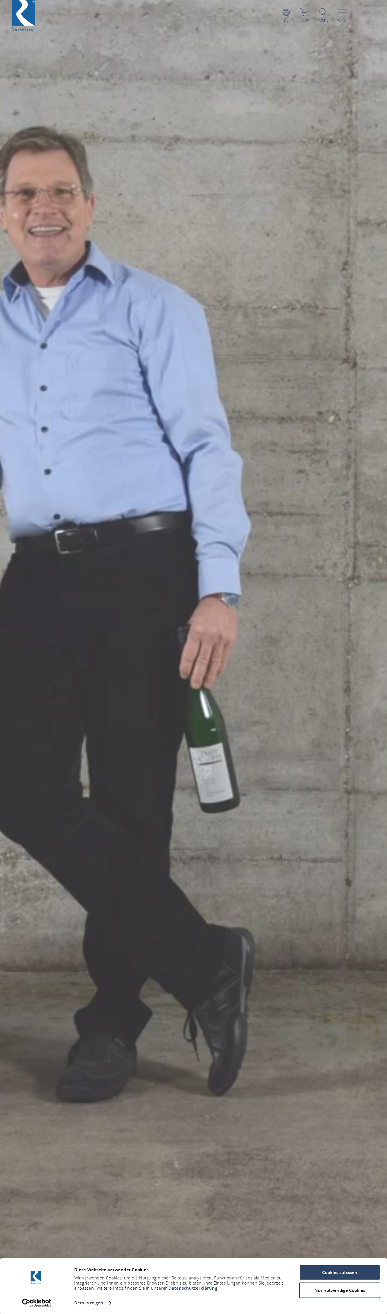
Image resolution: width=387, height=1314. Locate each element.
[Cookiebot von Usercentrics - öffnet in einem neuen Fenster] (36, 1303)
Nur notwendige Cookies (339, 1290)
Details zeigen (88, 1303)
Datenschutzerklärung (192, 1288)
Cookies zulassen (339, 1272)
